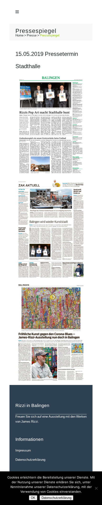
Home (19, 35)
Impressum (23, 450)
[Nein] (96, 488)
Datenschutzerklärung (30, 459)
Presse (32, 35)
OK (33, 498)
